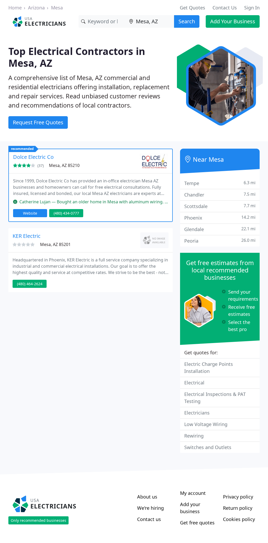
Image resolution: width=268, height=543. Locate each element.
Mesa (57, 7)
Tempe (219, 183)
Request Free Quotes (38, 122)
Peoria (219, 240)
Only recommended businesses (38, 520)
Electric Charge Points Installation (208, 367)
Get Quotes (192, 7)
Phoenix (219, 217)
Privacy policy (238, 497)
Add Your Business (232, 21)
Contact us (149, 519)
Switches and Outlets (207, 447)
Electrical (194, 382)
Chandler (219, 194)
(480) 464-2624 (29, 283)
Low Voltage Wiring (205, 424)
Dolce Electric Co (33, 156)
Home (15, 7)
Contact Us (225, 7)
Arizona (36, 7)
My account (193, 493)
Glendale (219, 229)
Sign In (252, 7)
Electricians (197, 413)
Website (30, 213)
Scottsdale (219, 206)
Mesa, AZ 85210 (64, 165)
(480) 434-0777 (66, 213)
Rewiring (194, 436)
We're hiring (150, 508)
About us (147, 497)
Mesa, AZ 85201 (55, 244)
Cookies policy (239, 519)
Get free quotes (197, 522)
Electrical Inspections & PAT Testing (215, 397)
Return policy (237, 508)
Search (186, 21)
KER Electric (27, 235)
